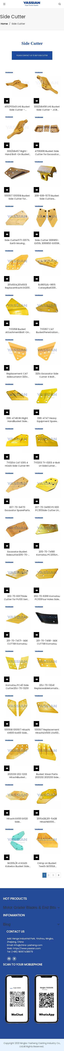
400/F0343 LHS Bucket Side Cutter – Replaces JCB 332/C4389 (17, 108)
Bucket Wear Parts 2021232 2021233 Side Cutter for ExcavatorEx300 (47, 776)
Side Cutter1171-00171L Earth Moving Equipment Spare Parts (17, 242)
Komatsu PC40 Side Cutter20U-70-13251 (17, 687)
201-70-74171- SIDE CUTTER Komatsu (17, 642)
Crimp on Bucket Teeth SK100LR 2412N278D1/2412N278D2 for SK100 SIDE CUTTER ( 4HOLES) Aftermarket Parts (47, 865)
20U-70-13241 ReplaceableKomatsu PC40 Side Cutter (46, 687)
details (10, 99)
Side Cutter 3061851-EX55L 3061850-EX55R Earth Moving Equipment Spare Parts (46, 242)
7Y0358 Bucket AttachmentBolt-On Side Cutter (17, 331)
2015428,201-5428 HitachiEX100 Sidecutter (47, 820)
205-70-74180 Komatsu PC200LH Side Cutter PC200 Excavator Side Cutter (46, 553)
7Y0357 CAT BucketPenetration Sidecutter (47, 331)
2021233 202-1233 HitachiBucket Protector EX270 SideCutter (17, 776)
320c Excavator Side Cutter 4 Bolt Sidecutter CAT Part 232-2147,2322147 (46, 375)
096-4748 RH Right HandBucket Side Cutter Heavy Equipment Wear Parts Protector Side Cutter (17, 420)
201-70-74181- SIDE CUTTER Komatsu (46, 642)
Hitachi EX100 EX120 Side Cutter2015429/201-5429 (17, 820)
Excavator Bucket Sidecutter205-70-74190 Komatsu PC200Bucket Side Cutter (17, 553)
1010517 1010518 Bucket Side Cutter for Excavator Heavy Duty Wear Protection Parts (17, 197)
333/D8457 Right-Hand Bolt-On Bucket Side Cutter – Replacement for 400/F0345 (17, 153)
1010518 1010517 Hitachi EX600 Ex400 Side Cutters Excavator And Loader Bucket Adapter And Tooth (17, 731)
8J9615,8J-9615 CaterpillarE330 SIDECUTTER (47, 286)
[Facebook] (9, 959)
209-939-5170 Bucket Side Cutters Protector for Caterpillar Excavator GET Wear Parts (47, 197)
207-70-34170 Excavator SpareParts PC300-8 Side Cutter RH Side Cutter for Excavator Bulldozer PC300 (17, 509)
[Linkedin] (14, 959)
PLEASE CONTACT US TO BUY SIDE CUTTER (32, 55)
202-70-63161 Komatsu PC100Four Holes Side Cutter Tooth (47, 598)
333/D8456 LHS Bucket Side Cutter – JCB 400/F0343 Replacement (47, 108)
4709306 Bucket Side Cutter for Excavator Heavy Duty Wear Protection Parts (47, 153)
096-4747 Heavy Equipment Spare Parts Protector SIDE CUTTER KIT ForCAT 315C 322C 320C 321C (47, 420)
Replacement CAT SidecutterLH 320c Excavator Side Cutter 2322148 (17, 375)
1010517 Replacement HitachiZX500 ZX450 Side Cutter (47, 731)
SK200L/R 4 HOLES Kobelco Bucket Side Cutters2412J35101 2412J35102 (17, 865)
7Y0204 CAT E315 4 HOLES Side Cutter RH (17, 464)
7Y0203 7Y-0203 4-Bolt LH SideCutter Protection (47, 464)
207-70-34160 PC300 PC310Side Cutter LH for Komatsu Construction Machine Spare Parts (47, 509)
